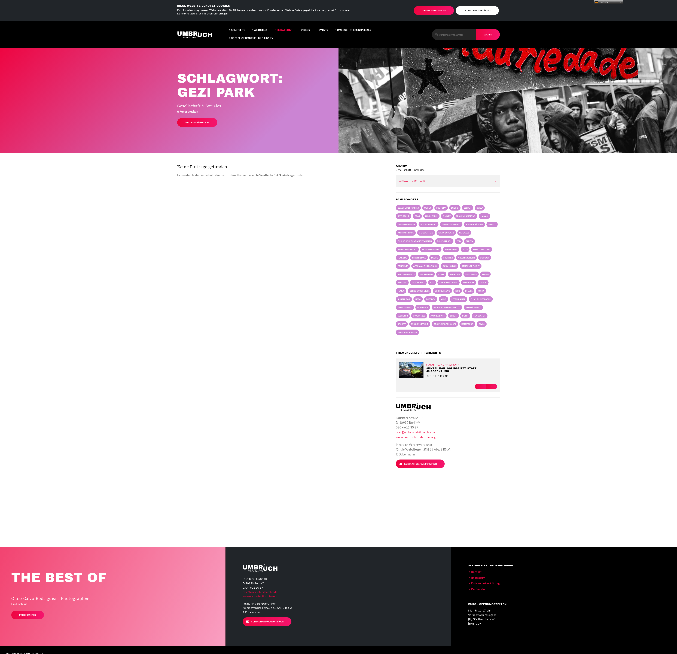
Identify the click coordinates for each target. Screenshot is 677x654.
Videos (305, 30)
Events (323, 30)
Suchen (488, 35)
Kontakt (476, 571)
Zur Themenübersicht (197, 122)
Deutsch (603, 2)
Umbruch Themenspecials (354, 30)
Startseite (238, 30)
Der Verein (478, 589)
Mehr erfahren (27, 615)
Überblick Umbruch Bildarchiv (252, 38)
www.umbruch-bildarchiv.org (416, 437)
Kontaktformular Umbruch (420, 464)
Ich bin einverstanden (434, 10)
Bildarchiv (284, 30)
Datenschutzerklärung (477, 10)
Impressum (478, 577)
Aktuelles (260, 30)
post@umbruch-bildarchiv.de (415, 432)
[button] (480, 386)
